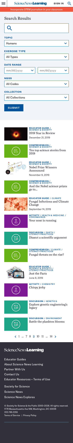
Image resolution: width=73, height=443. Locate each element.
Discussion (36, 232)
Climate (56, 198)
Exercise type (15, 51)
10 (38, 336)
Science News (13, 391)
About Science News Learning (23, 364)
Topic (8, 38)
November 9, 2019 (39, 175)
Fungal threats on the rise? (46, 254)
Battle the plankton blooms (46, 321)
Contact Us (11, 374)
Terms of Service (12, 415)
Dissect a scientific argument (48, 237)
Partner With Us (14, 369)
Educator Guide (39, 128)
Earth (49, 232)
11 (42, 336)
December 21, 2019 (39, 137)
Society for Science (17, 386)
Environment (54, 318)
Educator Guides (15, 359)
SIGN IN (59, 3)
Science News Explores (19, 397)
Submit (14, 107)
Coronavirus (37, 217)
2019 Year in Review (42, 133)
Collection (13, 92)
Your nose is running (42, 220)
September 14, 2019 (40, 209)
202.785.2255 (11, 412)
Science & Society (40, 130)
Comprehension (39, 145)
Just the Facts (38, 273)
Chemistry (48, 284)
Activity (34, 215)
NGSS (8, 78)
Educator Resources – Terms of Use (27, 379)
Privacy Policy (29, 415)
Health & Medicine (53, 215)
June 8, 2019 (36, 277)
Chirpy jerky (37, 287)
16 (51, 336)
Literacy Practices (41, 234)
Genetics (51, 301)
